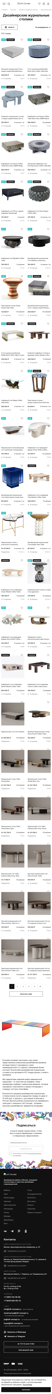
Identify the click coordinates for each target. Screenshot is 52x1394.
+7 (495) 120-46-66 (12, 1297)
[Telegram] (12, 1231)
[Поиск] (8, 3)
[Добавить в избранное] (22, 40)
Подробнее (27, 1385)
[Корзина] (44, 3)
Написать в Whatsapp (16, 1332)
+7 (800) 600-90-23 (12, 1301)
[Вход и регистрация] (48, 3)
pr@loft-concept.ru (12, 1319)
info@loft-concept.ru (12, 1309)
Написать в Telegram (16, 1336)
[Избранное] (39, 3)
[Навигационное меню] (4, 3)
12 (40, 986)
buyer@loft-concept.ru (13, 1323)
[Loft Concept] (26, 3)
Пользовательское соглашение (17, 1373)
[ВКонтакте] (5, 1231)
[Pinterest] (18, 1231)
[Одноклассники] (25, 1231)
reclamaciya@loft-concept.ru (16, 1313)
